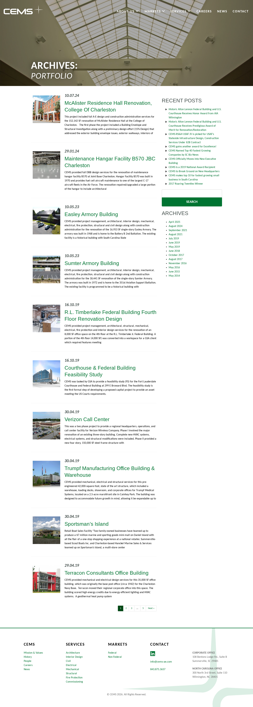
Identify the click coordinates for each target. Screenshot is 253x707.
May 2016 (174, 267)
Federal (112, 653)
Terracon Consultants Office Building (107, 573)
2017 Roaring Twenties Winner (186, 183)
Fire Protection (74, 677)
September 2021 (178, 230)
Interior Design (74, 657)
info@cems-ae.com (161, 661)
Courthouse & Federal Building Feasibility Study (100, 371)
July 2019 (174, 238)
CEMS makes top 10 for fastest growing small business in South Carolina (194, 177)
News (222, 11)
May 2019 (174, 247)
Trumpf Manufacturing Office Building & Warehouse (110, 471)
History (28, 657)
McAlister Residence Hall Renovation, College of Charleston (108, 106)
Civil (68, 661)
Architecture (73, 653)
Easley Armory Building (91, 214)
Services (179, 11)
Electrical (71, 665)
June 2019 (174, 242)
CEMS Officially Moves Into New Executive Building (192, 161)
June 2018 (174, 251)
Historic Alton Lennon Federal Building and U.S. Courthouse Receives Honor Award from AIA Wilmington (195, 113)
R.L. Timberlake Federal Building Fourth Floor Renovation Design (110, 315)
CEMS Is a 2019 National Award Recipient (192, 167)
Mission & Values (33, 653)
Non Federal (115, 657)
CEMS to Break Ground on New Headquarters (194, 171)
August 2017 (175, 259)
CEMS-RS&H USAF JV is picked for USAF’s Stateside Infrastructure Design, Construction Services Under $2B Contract (194, 138)
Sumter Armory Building (92, 263)
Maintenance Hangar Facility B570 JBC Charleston (110, 162)
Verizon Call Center (87, 419)
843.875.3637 (157, 669)
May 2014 (174, 275)
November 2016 (178, 263)
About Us (126, 11)
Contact (241, 11)
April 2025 (174, 222)
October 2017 (176, 255)
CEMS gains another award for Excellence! (192, 146)
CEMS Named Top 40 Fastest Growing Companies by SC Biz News (190, 152)
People (27, 661)
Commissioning (74, 681)
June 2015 (174, 271)
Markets (153, 11)
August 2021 (175, 234)
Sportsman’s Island (87, 524)
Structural (71, 673)
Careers (204, 11)
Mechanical (72, 669)
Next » (151, 608)
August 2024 (175, 226)
